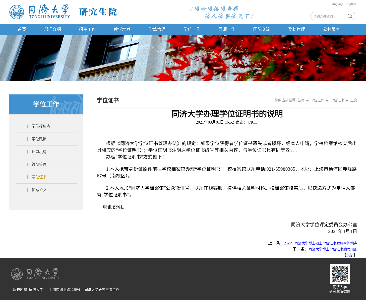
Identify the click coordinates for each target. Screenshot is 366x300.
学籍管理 (157, 29)
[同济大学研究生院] (63, 19)
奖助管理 (296, 29)
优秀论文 (39, 190)
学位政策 (39, 139)
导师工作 (226, 29)
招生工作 (87, 29)
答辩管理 (39, 164)
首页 (22, 29)
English (350, 4)
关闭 (349, 255)
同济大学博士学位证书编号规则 (332, 249)
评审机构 (39, 152)
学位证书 (39, 177)
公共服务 (331, 29)
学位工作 (191, 29)
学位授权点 (41, 126)
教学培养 (122, 29)
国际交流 (261, 29)
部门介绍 (52, 29)
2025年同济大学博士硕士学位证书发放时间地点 (320, 243)
